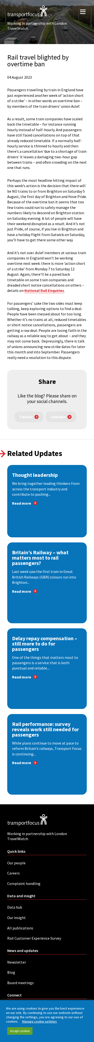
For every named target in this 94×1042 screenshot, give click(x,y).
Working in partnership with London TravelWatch (37, 26)
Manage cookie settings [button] (39, 1021)
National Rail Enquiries (44, 290)
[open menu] (83, 11)
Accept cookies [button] (20, 1031)
